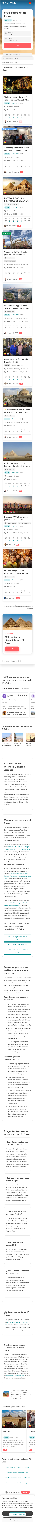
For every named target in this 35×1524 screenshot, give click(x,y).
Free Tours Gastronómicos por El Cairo (17, 1478)
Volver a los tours (18, 1514)
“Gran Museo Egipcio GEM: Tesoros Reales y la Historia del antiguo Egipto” (17, 876)
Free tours (5, 661)
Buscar (17, 46)
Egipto (13, 661)
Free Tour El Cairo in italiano (17, 944)
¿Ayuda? (25, 1492)
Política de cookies (26, 1507)
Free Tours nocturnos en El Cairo (17, 1473)
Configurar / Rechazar (17, 1520)
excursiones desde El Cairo (15, 1376)
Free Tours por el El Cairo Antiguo (17, 1483)
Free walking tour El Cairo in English (17, 938)
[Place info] (30, 20)
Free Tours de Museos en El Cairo (17, 1468)
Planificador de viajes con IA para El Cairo (19, 1393)
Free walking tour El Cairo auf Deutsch (17, 951)
